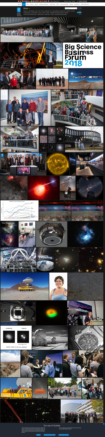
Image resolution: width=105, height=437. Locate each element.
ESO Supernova (56, 11)
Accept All (38, 434)
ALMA (36, 11)
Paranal (47, 12)
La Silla (40, 12)
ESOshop (36, 4)
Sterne (52, 14)
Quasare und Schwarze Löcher (30, 14)
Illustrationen (34, 12)
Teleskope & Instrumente (43, 4)
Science (80, 1)
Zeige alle (26, 11)
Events (57, 4)
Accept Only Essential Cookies (49, 434)
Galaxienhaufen (27, 12)
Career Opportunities (85, 4)
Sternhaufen (47, 14)
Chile (42, 11)
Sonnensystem (40, 14)
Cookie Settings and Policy (63, 434)
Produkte (71, 4)
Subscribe (66, 1)
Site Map (73, 1)
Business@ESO (77, 4)
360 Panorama (31, 11)
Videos (27, 4)
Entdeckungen (52, 4)
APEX (39, 11)
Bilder (24, 4)
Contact (69, 1)
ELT (51, 11)
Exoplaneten (62, 11)
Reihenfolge (79, 12)
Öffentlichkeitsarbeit (64, 4)
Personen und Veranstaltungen (56, 12)
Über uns (19, 4)
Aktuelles (32, 4)
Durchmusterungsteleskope (61, 14)
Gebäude (66, 12)
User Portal (85, 1)
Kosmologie (47, 11)
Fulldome (68, 11)
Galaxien (73, 11)
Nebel (44, 12)
